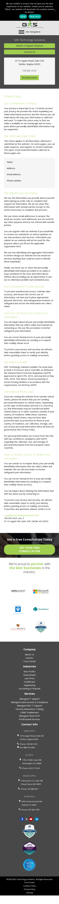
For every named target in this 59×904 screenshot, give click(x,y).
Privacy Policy (29, 889)
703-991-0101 (29, 70)
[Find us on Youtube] (31, 818)
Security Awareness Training (30, 709)
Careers (30, 657)
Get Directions (29, 77)
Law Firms (29, 678)
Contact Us (29, 52)
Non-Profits (29, 671)
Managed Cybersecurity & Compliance (29, 702)
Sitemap (29, 892)
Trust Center (29, 661)
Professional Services (29, 719)
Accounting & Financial (29, 688)
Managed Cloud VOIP (29, 715)
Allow (23, 16)
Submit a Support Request (29, 45)
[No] (55, 10)
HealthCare (29, 681)
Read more (35, 16)
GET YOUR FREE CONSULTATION (29, 549)
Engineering (29, 685)
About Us (29, 654)
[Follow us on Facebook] (22, 818)
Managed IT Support (29, 698)
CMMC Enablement (29, 712)
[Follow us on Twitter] (26, 818)
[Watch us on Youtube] (37, 818)
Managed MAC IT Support (29, 705)
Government (29, 674)
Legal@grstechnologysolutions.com (21, 515)
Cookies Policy (29, 886)
